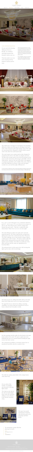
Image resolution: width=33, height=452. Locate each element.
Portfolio (11, 7)
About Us (5, 7)
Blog (22, 7)
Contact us (27, 7)
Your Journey (17, 7)
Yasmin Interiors (16, 3)
